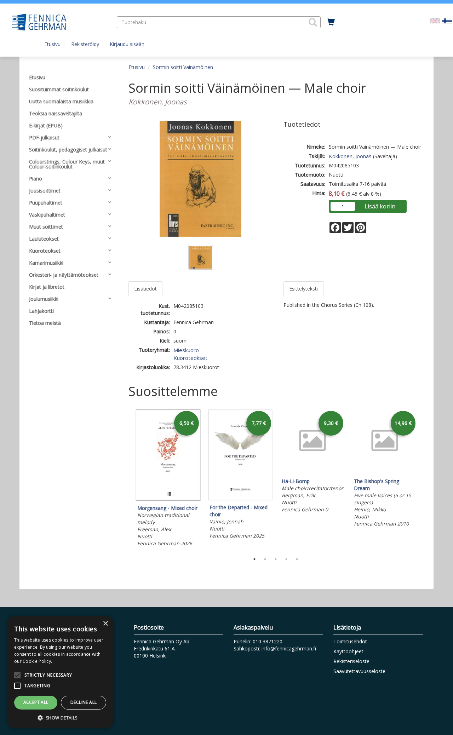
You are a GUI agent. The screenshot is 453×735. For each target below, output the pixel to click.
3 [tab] (275, 559)
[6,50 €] (168, 499)
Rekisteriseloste (351, 661)
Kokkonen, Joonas (350, 156)
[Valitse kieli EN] (435, 20)
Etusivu (52, 44)
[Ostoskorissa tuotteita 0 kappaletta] (331, 22)
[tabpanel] (168, 479)
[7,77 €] (240, 498)
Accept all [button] (35, 702)
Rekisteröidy (85, 44)
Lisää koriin (380, 206)
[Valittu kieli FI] (447, 20)
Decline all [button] (83, 702)
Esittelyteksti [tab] (303, 288)
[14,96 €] (384, 472)
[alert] (60, 672)
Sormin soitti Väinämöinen (183, 67)
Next (424, 479)
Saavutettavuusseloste (359, 671)
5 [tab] (296, 559)
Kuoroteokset (190, 357)
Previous (126, 479)
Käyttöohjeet (348, 651)
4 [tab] (286, 559)
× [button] (105, 623)
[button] (313, 22)
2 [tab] (265, 559)
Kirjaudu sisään (127, 44)
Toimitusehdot (350, 641)
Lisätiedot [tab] (145, 288)
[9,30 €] (312, 472)
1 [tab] (254, 559)
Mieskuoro (186, 350)
